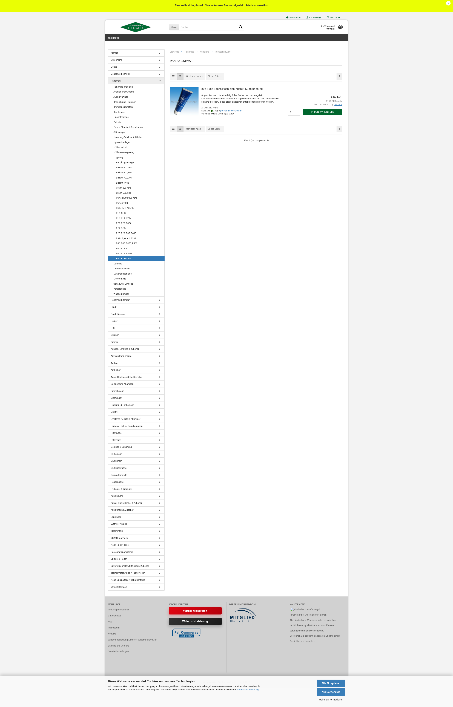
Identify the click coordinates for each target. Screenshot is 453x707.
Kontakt (112, 633)
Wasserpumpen (121, 294)
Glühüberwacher (119, 468)
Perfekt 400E (122, 203)
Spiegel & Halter (119, 559)
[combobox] (194, 76)
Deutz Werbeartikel (120, 74)
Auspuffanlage (120, 97)
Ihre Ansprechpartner (118, 609)
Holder (114, 321)
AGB (110, 621)
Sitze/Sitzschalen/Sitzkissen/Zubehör (130, 566)
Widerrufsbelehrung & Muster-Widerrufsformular (132, 639)
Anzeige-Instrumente (123, 91)
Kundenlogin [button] (315, 17)
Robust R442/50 (124, 258)
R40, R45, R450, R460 (126, 243)
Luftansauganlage (122, 273)
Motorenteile (119, 278)
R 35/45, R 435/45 (125, 208)
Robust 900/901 (124, 253)
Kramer (114, 342)
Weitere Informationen (331, 699)
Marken (114, 52)
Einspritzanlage (121, 117)
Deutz (114, 66)
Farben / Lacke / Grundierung (128, 127)
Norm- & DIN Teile (120, 545)
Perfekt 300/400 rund (126, 198)
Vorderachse (119, 288)
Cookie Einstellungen (118, 651)
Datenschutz (114, 615)
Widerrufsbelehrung (195, 621)
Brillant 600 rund (124, 167)
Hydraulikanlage (121, 142)
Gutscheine (116, 60)
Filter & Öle (116, 433)
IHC (112, 328)
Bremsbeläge (117, 391)
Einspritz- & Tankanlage (122, 405)
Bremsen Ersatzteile (123, 107)
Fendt (113, 307)
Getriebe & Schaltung (121, 447)
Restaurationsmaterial (122, 552)
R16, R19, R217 (123, 218)
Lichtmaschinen (121, 268)
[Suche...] (240, 27)
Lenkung (117, 263)
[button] (294, 17)
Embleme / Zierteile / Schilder (125, 419)
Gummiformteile (119, 475)
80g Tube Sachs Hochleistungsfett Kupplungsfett (232, 89)
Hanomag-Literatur (120, 300)
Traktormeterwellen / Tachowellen (128, 573)
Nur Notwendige (331, 692)
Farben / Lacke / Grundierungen (126, 426)
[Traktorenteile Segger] (135, 27)
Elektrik (117, 122)
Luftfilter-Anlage (119, 524)
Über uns (113, 38)
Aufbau (114, 363)
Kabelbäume (117, 496)
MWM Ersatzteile (119, 538)
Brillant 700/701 (124, 177)
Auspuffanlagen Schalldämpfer (126, 377)
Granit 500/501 (123, 193)
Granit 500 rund (123, 187)
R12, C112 (121, 213)
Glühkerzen (116, 461)
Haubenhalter (117, 482)
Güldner (115, 335)
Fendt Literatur (118, 314)
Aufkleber (116, 370)
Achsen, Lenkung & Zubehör (125, 349)
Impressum (113, 627)
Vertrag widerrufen (195, 610)
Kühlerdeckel (120, 147)
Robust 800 (121, 248)
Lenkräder (116, 517)
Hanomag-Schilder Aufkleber (127, 137)
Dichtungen (119, 112)
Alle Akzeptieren (331, 683)
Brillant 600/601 (124, 172)
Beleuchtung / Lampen (124, 102)
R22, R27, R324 (123, 223)
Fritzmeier (116, 440)
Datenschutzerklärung (247, 689)
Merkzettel (334, 17)
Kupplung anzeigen (125, 162)
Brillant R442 (122, 182)
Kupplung (118, 157)
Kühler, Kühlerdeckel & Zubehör (126, 503)
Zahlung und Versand (118, 645)
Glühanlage (119, 132)
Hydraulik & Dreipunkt (121, 489)
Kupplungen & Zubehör (122, 510)
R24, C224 (121, 228)
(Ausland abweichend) (231, 110)
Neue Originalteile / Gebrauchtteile (128, 580)
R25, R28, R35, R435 (126, 233)
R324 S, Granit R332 (126, 238)
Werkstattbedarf (119, 587)
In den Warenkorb (322, 112)
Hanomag (116, 80)
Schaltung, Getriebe (123, 283)
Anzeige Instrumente (121, 356)
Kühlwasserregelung (123, 152)
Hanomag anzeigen (123, 86)
